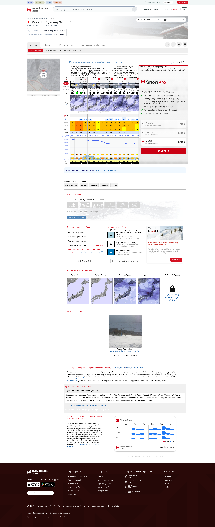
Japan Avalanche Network (105, 170)
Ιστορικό (94, 185)
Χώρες (29, 18)
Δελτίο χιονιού (71, 185)
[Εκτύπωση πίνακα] (185, 44)
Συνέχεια (163, 150)
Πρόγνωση (33, 45)
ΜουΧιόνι (72, 494)
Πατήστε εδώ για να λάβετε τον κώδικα (84, 445)
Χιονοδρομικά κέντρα (77, 476)
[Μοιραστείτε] (179, 44)
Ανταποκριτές (103, 487)
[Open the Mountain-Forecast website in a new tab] (40, 2)
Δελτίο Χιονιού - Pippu (85, 261)
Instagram (168, 480)
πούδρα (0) (82, 252)
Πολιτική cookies (60, 517)
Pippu (52, 18)
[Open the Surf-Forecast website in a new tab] (30, 2)
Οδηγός (84, 185)
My (174, 9)
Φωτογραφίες (74, 490)
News (156, 9)
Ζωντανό (48, 45)
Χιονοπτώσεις (74, 483)
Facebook (168, 476)
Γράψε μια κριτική (100, 410)
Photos (165, 9)
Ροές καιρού (102, 490)
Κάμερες (104, 185)
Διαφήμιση (42, 506)
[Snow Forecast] (37, 9)
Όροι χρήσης (31, 517)
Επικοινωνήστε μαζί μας (74, 506)
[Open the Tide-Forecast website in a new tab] (49, 2)
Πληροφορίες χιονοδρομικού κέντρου (96, 45)
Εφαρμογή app (104, 483)
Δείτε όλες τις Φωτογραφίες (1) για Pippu (125, 351)
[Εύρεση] (134, 9)
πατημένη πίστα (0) (95, 252)
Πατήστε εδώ (72, 380)
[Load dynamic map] (43, 75)
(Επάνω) (35, 50)
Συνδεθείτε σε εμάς (96, 506)
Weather (147, 9)
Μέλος (100, 476)
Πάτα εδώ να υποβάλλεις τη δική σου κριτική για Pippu (86, 405)
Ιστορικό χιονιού (66, 45)
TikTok (166, 483)
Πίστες (114, 185)
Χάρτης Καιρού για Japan (77, 378)
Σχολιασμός (113, 506)
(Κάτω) (65, 50)
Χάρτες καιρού (79, 50)
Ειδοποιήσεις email (105, 480)
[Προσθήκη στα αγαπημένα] (167, 44)
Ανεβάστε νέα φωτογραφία (126, 355)
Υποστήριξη (55, 506)
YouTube (167, 487)
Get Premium (183, 2)
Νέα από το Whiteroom (77, 487)
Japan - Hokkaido (41, 18)
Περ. (66, 104)
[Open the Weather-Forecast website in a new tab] (57, 2)
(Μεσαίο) (51, 50)
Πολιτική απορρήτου (45, 517)
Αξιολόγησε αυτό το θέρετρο (77, 410)
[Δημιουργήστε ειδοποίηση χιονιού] (173, 44)
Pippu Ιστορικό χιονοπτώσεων (125, 261)
